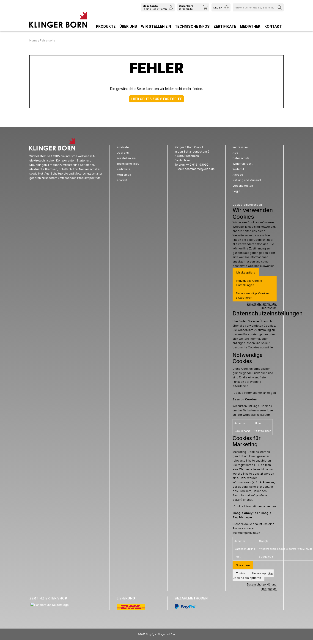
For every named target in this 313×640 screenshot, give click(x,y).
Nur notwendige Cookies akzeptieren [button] (253, 295)
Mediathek (250, 26)
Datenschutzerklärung (262, 303)
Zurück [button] (240, 573)
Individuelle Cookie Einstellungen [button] (249, 283)
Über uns (128, 26)
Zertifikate (225, 26)
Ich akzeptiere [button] (245, 272)
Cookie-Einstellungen (247, 204)
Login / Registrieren (155, 7)
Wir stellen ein (156, 26)
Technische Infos (192, 26)
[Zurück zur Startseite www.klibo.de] (58, 21)
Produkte (105, 26)
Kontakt (273, 26)
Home (33, 40)
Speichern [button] (243, 565)
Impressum (269, 308)
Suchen (280, 7)
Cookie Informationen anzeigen (254, 392)
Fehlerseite (47, 40)
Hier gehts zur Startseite (156, 99)
